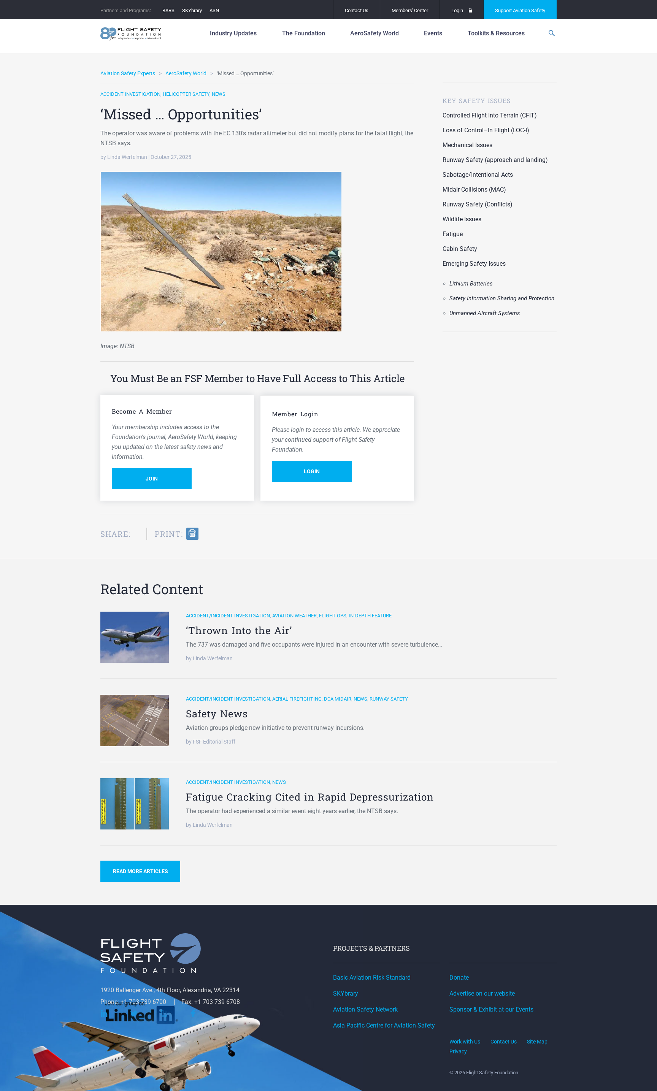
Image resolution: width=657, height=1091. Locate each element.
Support (520, 10)
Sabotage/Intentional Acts (478, 174)
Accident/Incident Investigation (228, 615)
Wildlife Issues (462, 219)
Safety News (217, 713)
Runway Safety (389, 699)
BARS (168, 10)
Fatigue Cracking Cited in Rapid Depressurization (310, 796)
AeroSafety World (185, 73)
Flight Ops (332, 615)
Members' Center (410, 10)
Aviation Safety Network (365, 1009)
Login (457, 10)
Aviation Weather (294, 615)
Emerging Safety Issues (474, 263)
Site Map (537, 1042)
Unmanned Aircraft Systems (484, 313)
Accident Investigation (130, 94)
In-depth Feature (370, 615)
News (218, 94)
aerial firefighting (297, 699)
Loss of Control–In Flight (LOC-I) (486, 130)
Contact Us (356, 10)
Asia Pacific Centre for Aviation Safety (384, 1025)
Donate (459, 977)
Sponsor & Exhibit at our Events (491, 1009)
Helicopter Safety (186, 94)
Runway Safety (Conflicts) (478, 204)
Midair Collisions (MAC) (474, 189)
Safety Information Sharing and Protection (501, 298)
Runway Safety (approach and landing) (495, 159)
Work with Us (464, 1042)
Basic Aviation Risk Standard (372, 977)
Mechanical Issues (467, 145)
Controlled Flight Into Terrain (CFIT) (490, 115)
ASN (214, 10)
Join (152, 479)
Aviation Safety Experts (127, 73)
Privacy (458, 1051)
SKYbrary (192, 10)
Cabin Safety (460, 248)
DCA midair (337, 699)
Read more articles (140, 871)
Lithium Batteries (471, 283)
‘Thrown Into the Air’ (239, 630)
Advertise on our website (482, 993)
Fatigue (453, 234)
